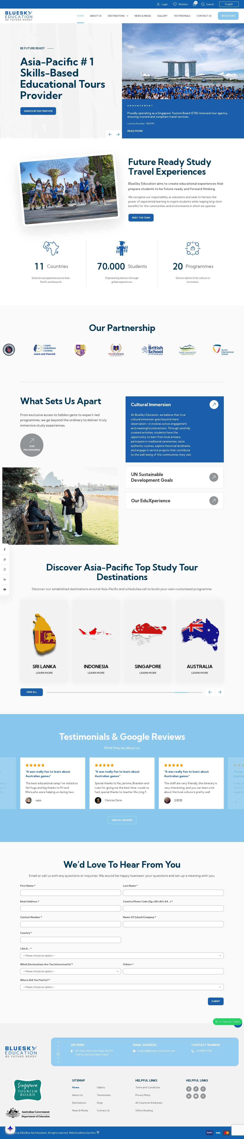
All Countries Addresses (148, 1103)
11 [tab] (195, 692)
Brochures (228, 15)
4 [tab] (96, 692)
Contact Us (204, 15)
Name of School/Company (139, 917)
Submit (215, 1001)
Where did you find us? (35, 980)
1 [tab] (54, 692)
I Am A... (26, 949)
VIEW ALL (31, 692)
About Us (96, 15)
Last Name (130, 886)
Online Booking (144, 1110)
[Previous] (110, 134)
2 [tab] (68, 692)
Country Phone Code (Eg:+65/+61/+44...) (148, 901)
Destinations (116, 15)
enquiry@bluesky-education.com (156, 1050)
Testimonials (182, 15)
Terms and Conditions (147, 1087)
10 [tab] (181, 692)
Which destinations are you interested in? (46, 964)
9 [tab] (167, 692)
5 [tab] (110, 692)
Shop (100, 1103)
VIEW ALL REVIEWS (122, 820)
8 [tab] (153, 692)
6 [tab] (124, 692)
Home (80, 15)
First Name (27, 886)
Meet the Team (141, 217)
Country (26, 933)
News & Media (143, 15)
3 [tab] (82, 692)
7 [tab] (139, 692)
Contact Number (31, 917)
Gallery (162, 15)
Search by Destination (38, 111)
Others (128, 964)
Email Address (29, 901)
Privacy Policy (142, 1095)
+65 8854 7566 (204, 1050)
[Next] (118, 134)
